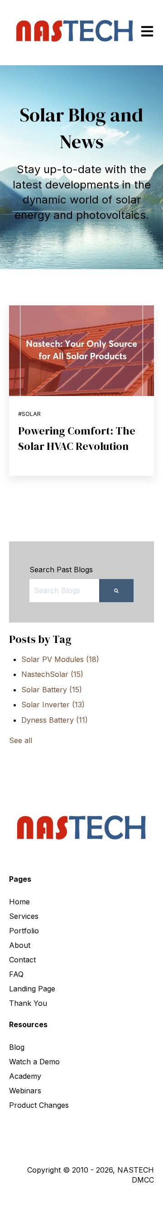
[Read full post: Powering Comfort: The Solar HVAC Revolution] (81, 350)
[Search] (116, 590)
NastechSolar (52, 674)
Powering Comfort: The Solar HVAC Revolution (76, 438)
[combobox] (64, 590)
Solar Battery (51, 689)
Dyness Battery (54, 719)
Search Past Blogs (61, 569)
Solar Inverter (53, 704)
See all (20, 740)
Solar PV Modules (60, 659)
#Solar (29, 413)
